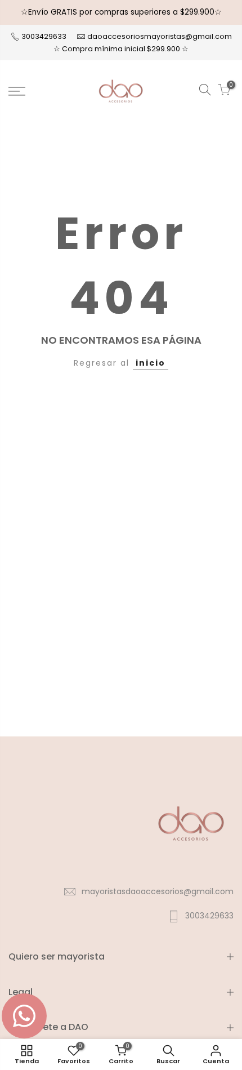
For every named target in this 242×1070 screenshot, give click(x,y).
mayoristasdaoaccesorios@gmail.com (158, 891)
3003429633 (43, 36)
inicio (150, 362)
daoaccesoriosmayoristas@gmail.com (159, 36)
